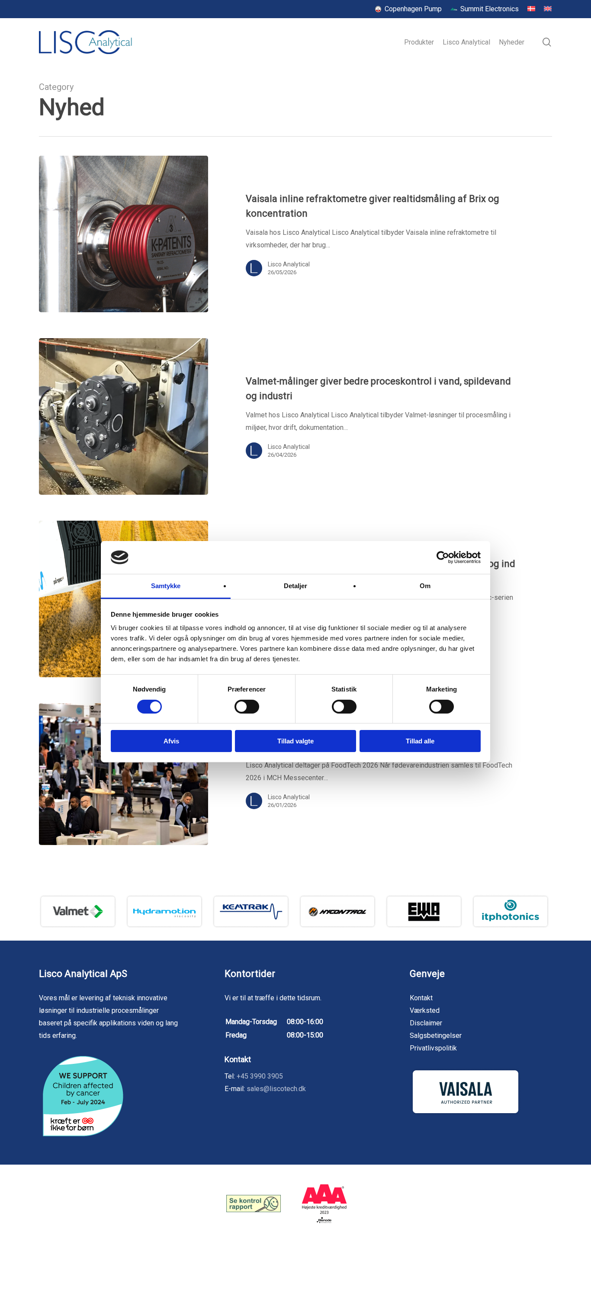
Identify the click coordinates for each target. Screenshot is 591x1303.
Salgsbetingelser (436, 1035)
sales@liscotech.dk (276, 1089)
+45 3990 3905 (260, 1076)
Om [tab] (425, 585)
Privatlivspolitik (433, 1048)
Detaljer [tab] (296, 585)
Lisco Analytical (289, 264)
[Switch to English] (548, 9)
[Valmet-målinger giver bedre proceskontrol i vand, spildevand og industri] (123, 416)
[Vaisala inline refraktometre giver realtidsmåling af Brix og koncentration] (123, 234)
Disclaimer (426, 1023)
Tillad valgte (295, 741)
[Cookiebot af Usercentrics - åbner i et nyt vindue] (443, 557)
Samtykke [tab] (166, 585)
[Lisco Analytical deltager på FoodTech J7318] (123, 774)
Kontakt (421, 998)
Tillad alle (420, 741)
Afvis (171, 741)
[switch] (246, 707)
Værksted (425, 1010)
